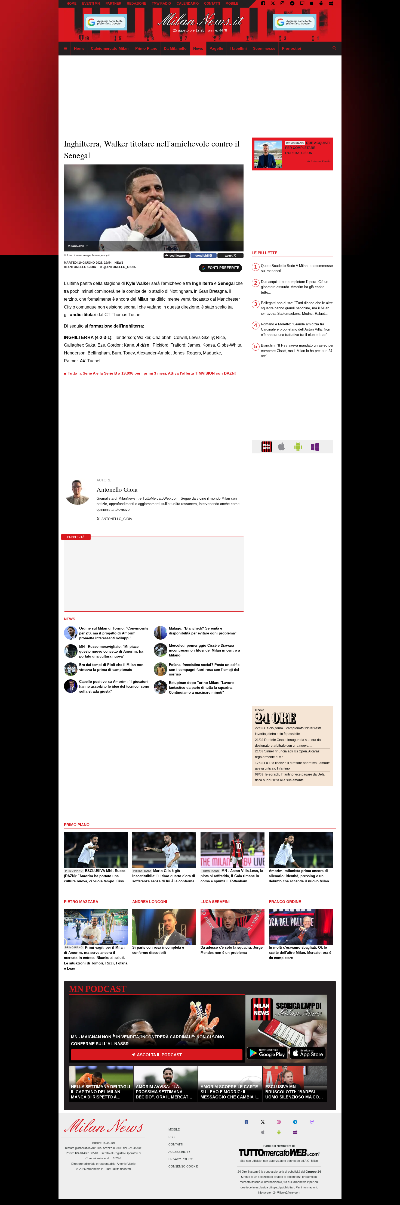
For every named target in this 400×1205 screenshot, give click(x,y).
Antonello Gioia (82, 267)
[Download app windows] (331, 4)
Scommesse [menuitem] (264, 48)
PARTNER (113, 3)
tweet (229, 255)
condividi (202, 255)
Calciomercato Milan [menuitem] (110, 48)
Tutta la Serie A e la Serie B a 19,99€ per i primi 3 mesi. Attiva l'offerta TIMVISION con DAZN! (152, 373)
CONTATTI (212, 3)
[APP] (267, 446)
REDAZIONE (136, 3)
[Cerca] (335, 49)
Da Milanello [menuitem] (175, 48)
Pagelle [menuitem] (216, 48)
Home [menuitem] (79, 48)
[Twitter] (273, 4)
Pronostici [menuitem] (291, 48)
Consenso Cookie (183, 1166)
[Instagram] (282, 4)
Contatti (175, 1144)
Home (71, 3)
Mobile (174, 1129)
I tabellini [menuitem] (238, 48)
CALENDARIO (188, 3)
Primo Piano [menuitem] (146, 48)
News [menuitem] (198, 48)
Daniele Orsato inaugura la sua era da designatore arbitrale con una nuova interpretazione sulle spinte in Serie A (288, 745)
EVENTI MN (91, 3)
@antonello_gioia (119, 267)
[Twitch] (302, 4)
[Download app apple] (312, 4)
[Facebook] (263, 4)
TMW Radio (161, 3)
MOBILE (232, 3)
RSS (171, 1137)
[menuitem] (65, 49)
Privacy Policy (180, 1159)
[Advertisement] (292, 491)
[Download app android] (321, 4)
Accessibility (179, 1151)
